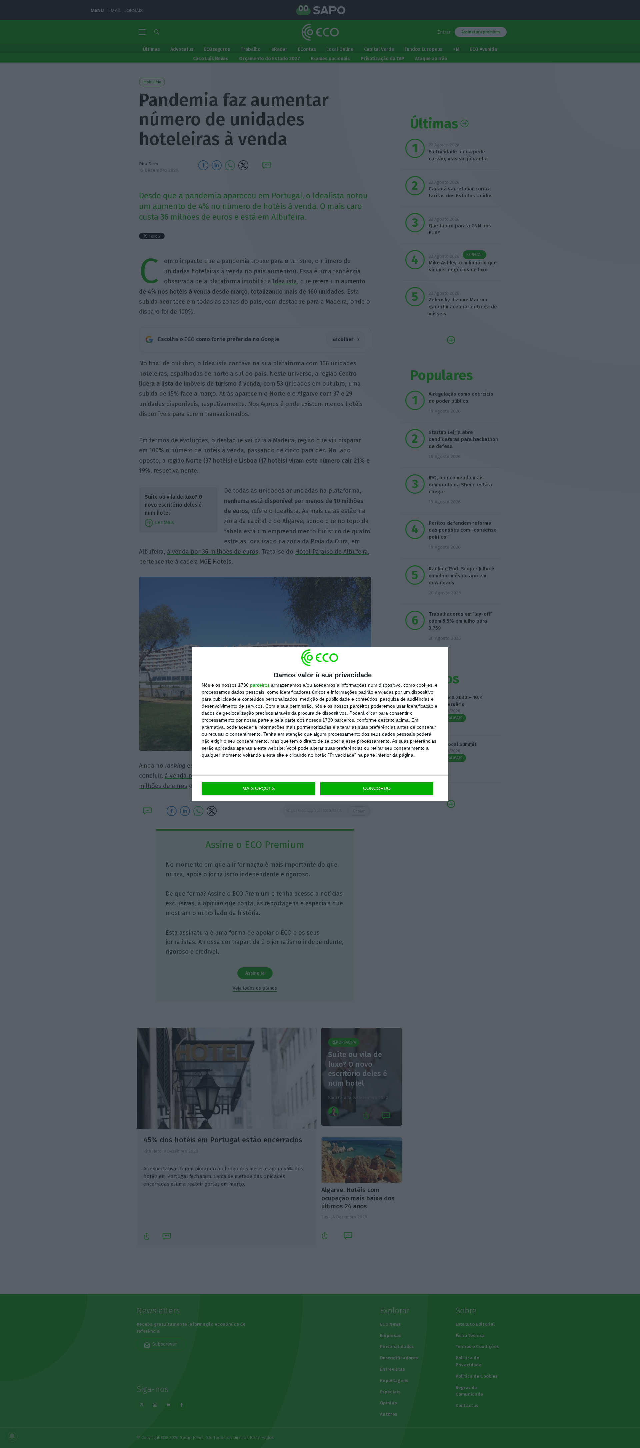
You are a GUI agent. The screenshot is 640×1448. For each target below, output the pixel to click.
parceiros (260, 685)
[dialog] (320, 724)
